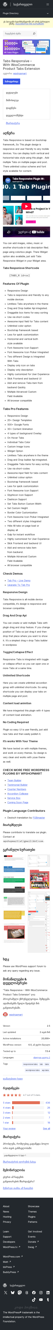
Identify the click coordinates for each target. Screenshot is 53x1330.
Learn (6, 1231)
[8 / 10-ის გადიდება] (46, 858)
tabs (47, 1064)
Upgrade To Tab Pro (18, 584)
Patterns (32, 1221)
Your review (9, 1128)
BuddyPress (11, 1272)
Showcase (33, 1206)
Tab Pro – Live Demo (18, 580)
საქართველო (17, 1285)
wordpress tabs (33, 1070)
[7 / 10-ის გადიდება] (21, 927)
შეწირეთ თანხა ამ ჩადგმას (18, 1188)
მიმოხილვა (12, 100)
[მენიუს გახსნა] (48, 4)
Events (31, 1236)
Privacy (7, 1221)
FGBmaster (39, 817)
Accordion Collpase (17, 793)
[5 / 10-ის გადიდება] (21, 900)
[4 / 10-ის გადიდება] (21, 890)
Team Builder (14, 780)
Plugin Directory (11, 13)
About (6, 1206)
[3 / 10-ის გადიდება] (21, 879)
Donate (33, 1241)
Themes (32, 1211)
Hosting (7, 1216)
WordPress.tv (11, 1247)
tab (41, 1064)
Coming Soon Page (17, 802)
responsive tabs (30, 1064)
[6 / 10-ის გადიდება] (21, 913)
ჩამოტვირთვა (11, 81)
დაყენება (11, 107)
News (6, 1211)
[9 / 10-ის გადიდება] (46, 873)
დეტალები (12, 92)
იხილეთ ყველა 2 (41, 1057)
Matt (7, 1261)
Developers (9, 1241)
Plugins (31, 1216)
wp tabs (45, 1070)
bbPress (9, 1267)
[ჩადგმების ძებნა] (34, 33)
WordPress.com (13, 1256)
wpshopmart (20, 73)
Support (7, 1236)
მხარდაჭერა (13, 123)
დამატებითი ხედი (13, 1078)
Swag (32, 1247)
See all (46, 1128)
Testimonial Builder (17, 784)
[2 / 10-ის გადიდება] (21, 869)
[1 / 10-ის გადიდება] (21, 858)
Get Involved (35, 1231)
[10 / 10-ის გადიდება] (46, 895)
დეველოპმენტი (14, 115)
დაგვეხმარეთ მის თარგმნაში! (29, 23)
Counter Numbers (16, 789)
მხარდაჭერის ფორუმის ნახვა (19, 1161)
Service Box (13, 798)
